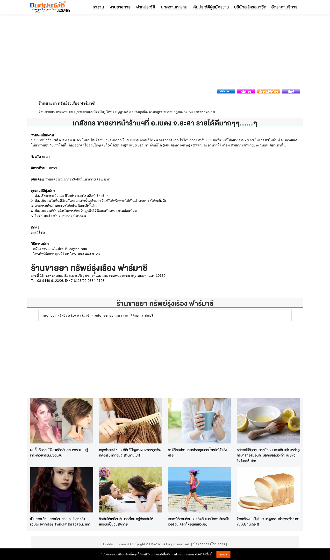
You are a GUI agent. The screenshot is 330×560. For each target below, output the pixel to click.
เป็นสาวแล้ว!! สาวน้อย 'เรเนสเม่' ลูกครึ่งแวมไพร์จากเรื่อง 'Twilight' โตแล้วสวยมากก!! (61, 521)
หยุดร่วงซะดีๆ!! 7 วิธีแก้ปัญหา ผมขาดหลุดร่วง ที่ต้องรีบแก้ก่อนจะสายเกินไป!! (130, 452)
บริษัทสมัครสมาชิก (250, 7)
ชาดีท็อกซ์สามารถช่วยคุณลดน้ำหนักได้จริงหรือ (197, 452)
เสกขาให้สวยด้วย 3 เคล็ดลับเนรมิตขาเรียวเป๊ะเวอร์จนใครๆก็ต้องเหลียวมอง (198, 521)
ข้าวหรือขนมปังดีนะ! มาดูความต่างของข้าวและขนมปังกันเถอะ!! (268, 521)
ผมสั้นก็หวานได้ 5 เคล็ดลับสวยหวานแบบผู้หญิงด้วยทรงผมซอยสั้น (59, 452)
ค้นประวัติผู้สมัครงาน (211, 7)
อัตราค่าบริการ (284, 7)
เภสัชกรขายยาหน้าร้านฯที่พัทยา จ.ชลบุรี (123, 315)
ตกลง (223, 554)
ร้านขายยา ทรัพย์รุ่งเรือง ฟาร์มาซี (165, 303)
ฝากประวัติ (145, 7)
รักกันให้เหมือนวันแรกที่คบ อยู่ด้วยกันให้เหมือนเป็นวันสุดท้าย (126, 521)
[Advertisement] (165, 53)
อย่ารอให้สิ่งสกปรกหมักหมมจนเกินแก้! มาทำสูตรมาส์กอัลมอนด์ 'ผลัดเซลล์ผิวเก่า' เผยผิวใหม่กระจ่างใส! (268, 455)
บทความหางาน (174, 7)
